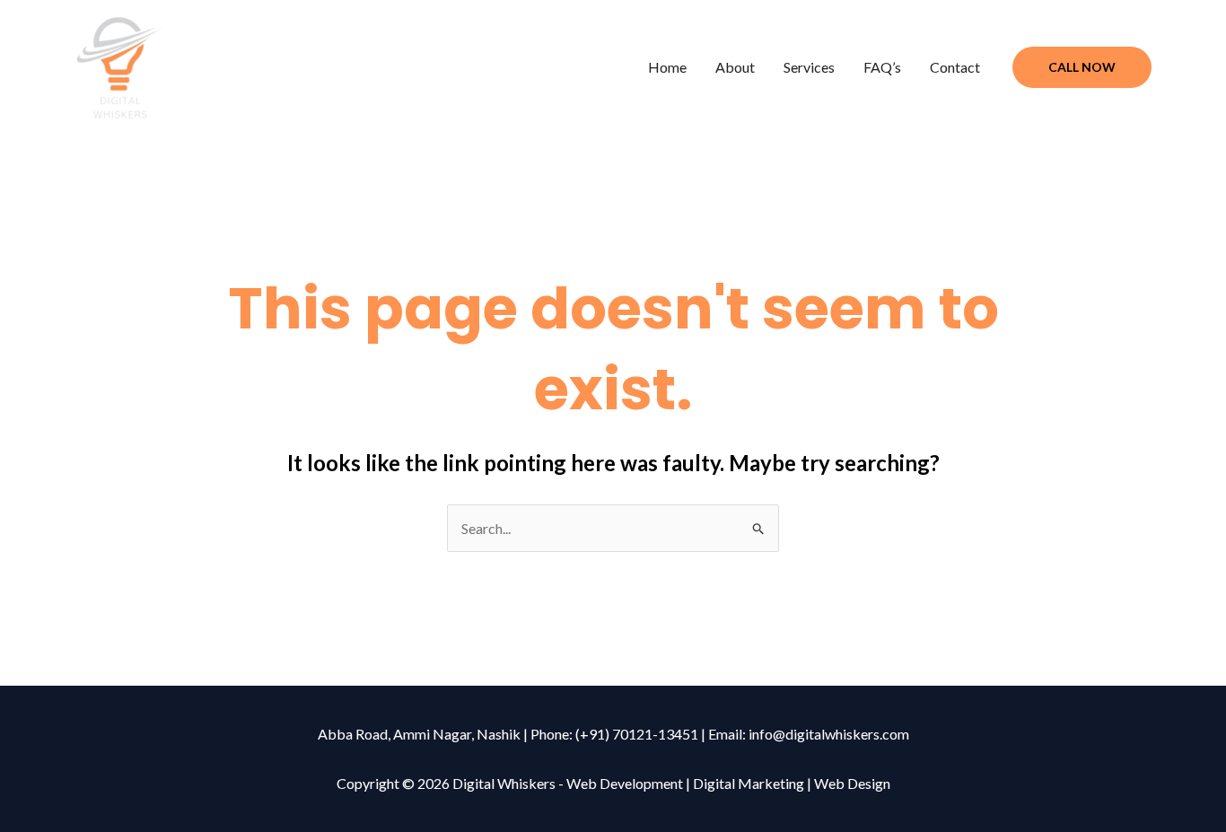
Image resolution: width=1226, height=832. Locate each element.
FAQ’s (882, 66)
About (735, 66)
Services (809, 66)
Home (667, 66)
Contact (955, 66)
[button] (1082, 67)
